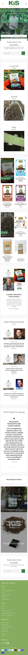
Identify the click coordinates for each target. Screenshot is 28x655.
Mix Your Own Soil (5, 611)
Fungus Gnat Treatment (6, 615)
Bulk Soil (3, 592)
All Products (4, 597)
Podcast (3, 606)
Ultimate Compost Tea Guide (8, 613)
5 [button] (18, 467)
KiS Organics (7, 647)
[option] (14, 24)
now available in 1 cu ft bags (19, 35)
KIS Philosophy (4, 624)
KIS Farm (3, 635)
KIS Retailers (4, 631)
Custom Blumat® (5, 594)
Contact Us (4, 633)
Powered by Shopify (13, 647)
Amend (3, 588)
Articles (3, 608)
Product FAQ (4, 629)
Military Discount (5, 599)
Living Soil (3, 586)
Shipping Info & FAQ (6, 627)
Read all (14, 324)
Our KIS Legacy (5, 622)
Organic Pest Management (7, 590)
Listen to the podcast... (14, 308)
